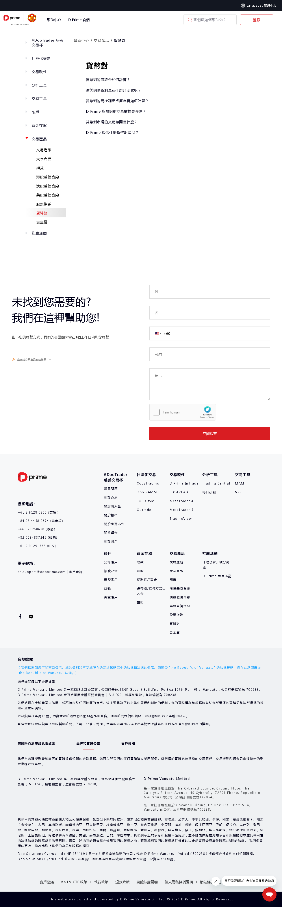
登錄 (257, 19)
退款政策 (122, 881)
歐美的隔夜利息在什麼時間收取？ (113, 90)
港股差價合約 (47, 176)
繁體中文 (270, 5)
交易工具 (39, 98)
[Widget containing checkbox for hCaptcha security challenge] (182, 412)
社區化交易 (41, 58)
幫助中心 (81, 40)
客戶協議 (47, 881)
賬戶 (35, 112)
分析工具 (39, 85)
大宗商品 (44, 158)
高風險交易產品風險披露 (31, 360)
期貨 (40, 167)
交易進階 (44, 149)
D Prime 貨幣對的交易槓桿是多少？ (116, 111)
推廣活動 (39, 233)
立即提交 (210, 433)
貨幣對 (42, 213)
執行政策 (101, 881)
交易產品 (39, 138)
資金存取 (39, 125)
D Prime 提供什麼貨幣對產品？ (112, 132)
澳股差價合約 (47, 186)
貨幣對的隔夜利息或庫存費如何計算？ (117, 100)
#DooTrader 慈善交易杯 (47, 42)
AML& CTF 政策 (74, 881)
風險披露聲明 (147, 881)
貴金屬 (42, 222)
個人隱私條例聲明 (179, 881)
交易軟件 (39, 71)
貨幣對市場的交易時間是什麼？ (112, 121)
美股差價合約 (47, 195)
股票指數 (44, 204)
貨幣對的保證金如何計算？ (108, 79)
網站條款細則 (210, 881)
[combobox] (160, 333)
